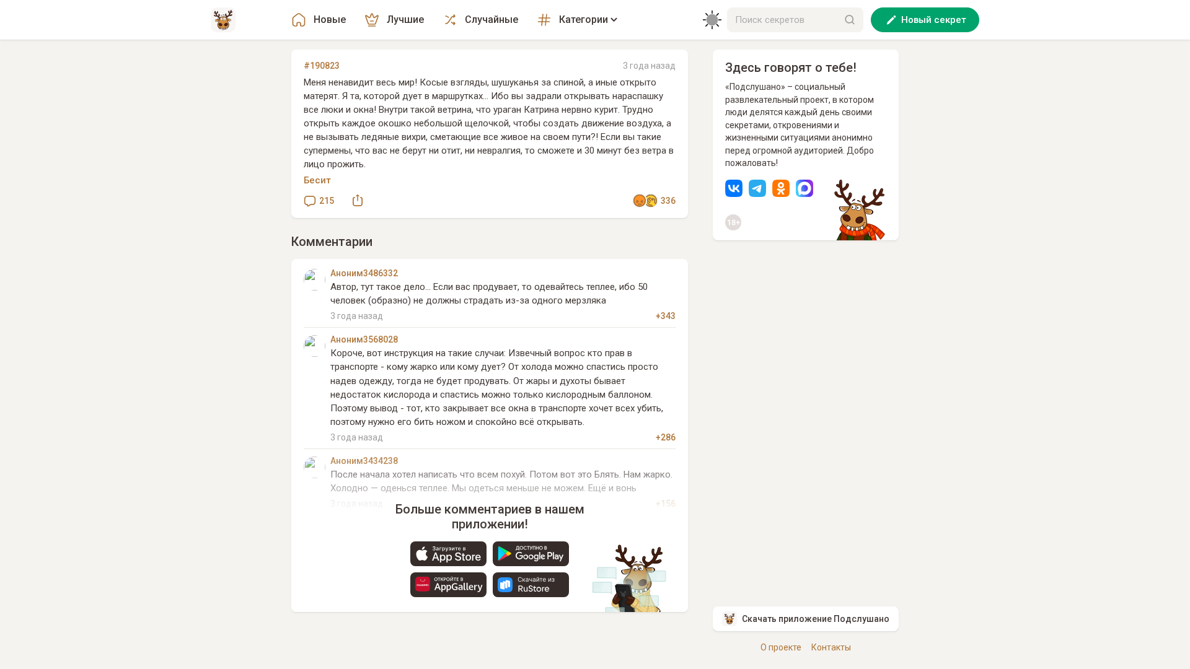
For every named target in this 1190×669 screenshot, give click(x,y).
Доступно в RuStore (531, 584)
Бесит (317, 180)
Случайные (491, 19)
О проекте (780, 647)
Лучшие (405, 19)
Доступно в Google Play (531, 553)
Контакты (831, 647)
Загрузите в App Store (448, 553)
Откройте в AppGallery (448, 584)
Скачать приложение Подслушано (815, 619)
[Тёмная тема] (712, 20)
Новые (330, 19)
